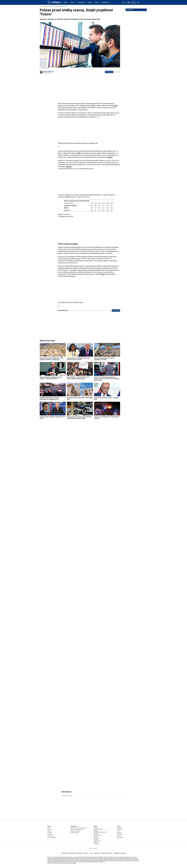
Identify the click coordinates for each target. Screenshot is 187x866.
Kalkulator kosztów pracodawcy (77, 829)
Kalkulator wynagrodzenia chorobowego (79, 827)
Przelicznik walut (50, 835)
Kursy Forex (119, 834)
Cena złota (119, 827)
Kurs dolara (49, 834)
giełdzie (109, 157)
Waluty (72, 2)
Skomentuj (110, 72)
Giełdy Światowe (120, 837)
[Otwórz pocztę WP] (123, 2)
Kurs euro (49, 831)
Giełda (65, 2)
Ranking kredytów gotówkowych (100, 832)
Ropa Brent (119, 835)
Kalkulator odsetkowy (75, 832)
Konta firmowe (97, 843)
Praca (96, 2)
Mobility (90, 2)
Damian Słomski (47, 71)
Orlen (102, 274)
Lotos (93, 105)
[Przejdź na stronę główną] (49, 3)
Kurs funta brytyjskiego (51, 837)
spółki (116, 105)
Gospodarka (105, 2)
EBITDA (68, 166)
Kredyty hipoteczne (97, 835)
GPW (79, 153)
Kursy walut (49, 829)
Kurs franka (49, 832)
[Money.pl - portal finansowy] (57, 2)
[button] (128, 2)
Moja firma (81, 2)
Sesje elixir (119, 832)
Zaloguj (133, 2)
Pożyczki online (97, 837)
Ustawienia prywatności (119, 853)
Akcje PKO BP (119, 829)
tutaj (75, 863)
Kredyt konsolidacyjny (98, 829)
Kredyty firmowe (97, 840)
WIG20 (118, 831)
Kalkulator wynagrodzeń (75, 831)
